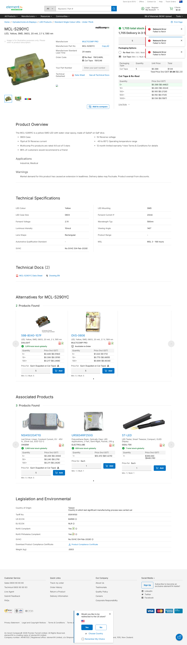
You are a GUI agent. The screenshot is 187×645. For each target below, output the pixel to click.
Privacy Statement (11, 622)
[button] (10, 16)
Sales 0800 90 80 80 (14, 583)
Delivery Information (59, 596)
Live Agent (9, 591)
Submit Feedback (12, 596)
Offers (141, 2)
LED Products (45, 22)
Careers (99, 596)
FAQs (6, 600)
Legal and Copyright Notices (34, 622)
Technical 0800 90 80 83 (15, 587)
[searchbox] (83, 8)
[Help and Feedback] (179, 637)
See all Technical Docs (99, 75)
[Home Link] (14, 8)
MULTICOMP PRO (90, 41)
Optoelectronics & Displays (24, 22)
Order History (56, 587)
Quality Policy (102, 591)
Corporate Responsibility (107, 600)
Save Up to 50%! (129, 2)
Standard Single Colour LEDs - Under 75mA (73, 22)
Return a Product (57, 591)
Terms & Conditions (56, 622)
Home (7, 22)
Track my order (57, 583)
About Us (100, 583)
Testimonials (101, 587)
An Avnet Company (12, 633)
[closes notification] (181, 6)
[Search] (114, 8)
